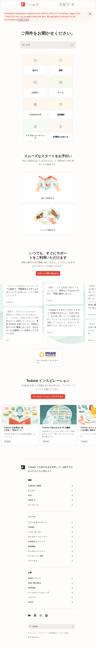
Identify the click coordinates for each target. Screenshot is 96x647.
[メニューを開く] (72, 4)
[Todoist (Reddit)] (46, 616)
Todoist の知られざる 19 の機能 (54, 406)
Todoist (7, 441)
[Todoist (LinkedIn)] (35, 616)
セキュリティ (32, 633)
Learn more (23, 20)
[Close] (90, 14)
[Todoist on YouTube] (29, 616)
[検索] (72, 45)
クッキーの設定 (63, 633)
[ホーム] (23, 4)
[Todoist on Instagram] (41, 616)
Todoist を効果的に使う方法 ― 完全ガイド (20, 407)
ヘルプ (34, 4)
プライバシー (43, 633)
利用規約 (53, 633)
